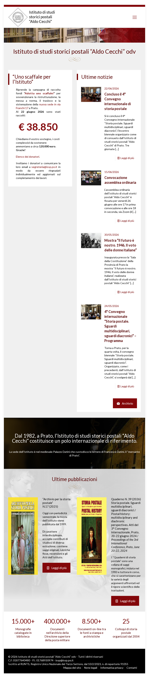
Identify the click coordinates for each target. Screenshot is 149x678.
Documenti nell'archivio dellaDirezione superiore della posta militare (57, 634)
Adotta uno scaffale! (39, 93)
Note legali (90, 667)
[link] (23, 536)
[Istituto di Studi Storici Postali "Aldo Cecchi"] (35, 17)
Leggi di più (127, 158)
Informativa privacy (111, 667)
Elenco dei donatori (27, 156)
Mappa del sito (72, 667)
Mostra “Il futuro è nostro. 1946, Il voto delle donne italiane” (120, 245)
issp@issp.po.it (64, 660)
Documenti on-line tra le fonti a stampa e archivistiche (92, 632)
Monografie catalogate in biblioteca (23, 632)
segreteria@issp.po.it (44, 166)
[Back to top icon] (129, 670)
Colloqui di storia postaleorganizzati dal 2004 (126, 632)
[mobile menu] (134, 17)
